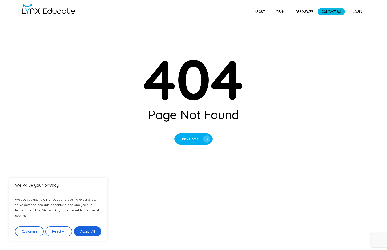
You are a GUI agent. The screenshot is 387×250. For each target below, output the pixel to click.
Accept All (87, 231)
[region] (58, 209)
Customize (29, 231)
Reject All (58, 231)
